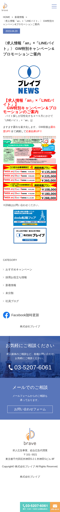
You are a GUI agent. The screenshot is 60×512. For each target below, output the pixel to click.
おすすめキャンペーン (19, 269)
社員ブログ (12, 301)
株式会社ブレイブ (30, 326)
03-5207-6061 (33, 367)
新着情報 (19, 17)
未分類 (10, 293)
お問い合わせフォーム (30, 409)
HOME (6, 17)
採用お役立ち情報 (16, 277)
